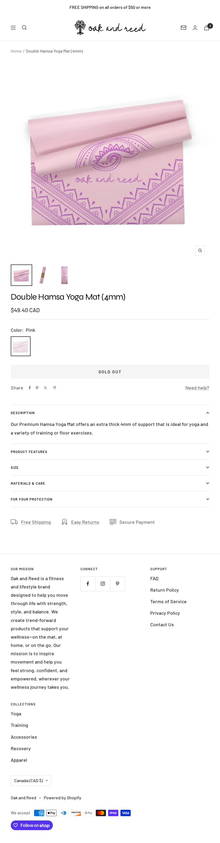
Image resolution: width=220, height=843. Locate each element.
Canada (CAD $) (28, 780)
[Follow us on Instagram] (102, 583)
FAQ (154, 578)
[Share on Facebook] (30, 388)
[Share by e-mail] (54, 387)
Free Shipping (36, 522)
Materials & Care (28, 483)
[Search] (24, 27)
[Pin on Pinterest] (37, 388)
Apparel (19, 760)
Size (15, 467)
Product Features (29, 452)
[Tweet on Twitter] (45, 388)
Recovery (21, 748)
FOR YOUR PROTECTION (32, 499)
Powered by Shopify (62, 797)
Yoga (16, 713)
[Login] (195, 27)
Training (19, 725)
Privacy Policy (165, 613)
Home (16, 50)
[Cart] (206, 27)
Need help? (197, 388)
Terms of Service (168, 601)
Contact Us (162, 624)
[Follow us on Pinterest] (117, 583)
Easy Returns (85, 522)
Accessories (24, 737)
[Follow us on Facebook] (87, 583)
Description (23, 413)
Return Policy (164, 590)
